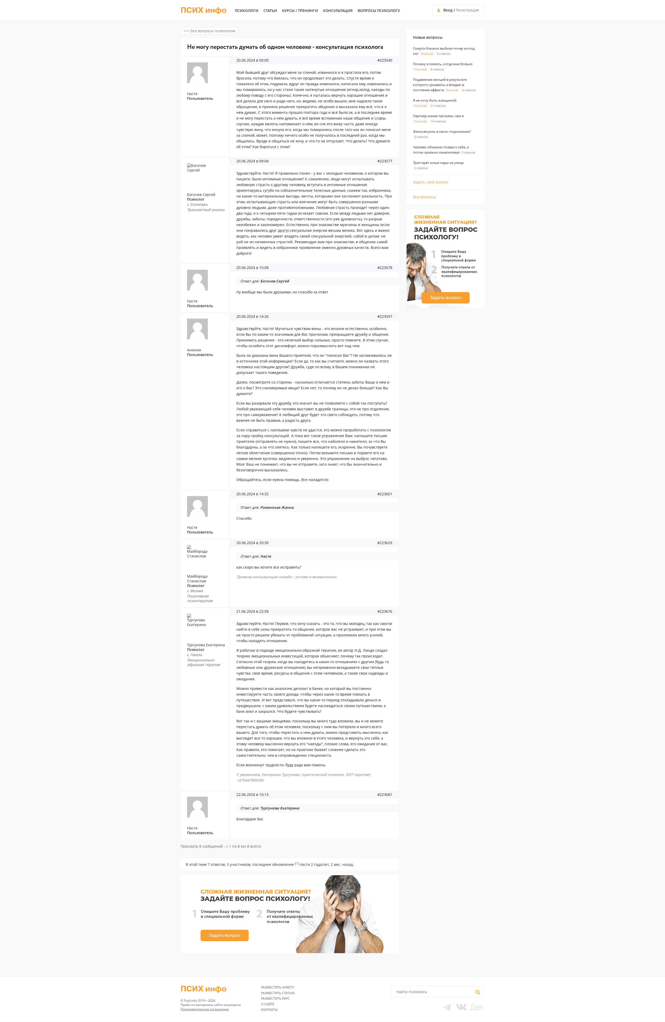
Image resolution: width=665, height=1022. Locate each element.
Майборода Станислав (197, 578)
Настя (305, 864)
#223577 (384, 161)
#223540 (384, 60)
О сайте (267, 1004)
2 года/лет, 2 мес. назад (332, 864)
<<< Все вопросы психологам (209, 30)
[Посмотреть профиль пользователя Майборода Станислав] (207, 555)
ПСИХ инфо (204, 10)
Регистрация (467, 10)
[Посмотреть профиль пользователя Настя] (296, 864)
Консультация (338, 10)
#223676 (384, 611)
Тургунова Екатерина (206, 644)
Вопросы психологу (379, 10)
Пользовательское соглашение (205, 1009)
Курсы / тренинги (300, 10)
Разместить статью (278, 993)
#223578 (384, 267)
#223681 (384, 794)
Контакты (269, 1009)
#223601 (384, 494)
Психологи (246, 10)
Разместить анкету (277, 987)
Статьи (270, 10)
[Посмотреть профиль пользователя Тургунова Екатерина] (207, 624)
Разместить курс (275, 998)
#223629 (384, 542)
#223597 (384, 316)
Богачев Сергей (201, 194)
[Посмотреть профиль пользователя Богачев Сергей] (207, 173)
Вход (448, 10)
